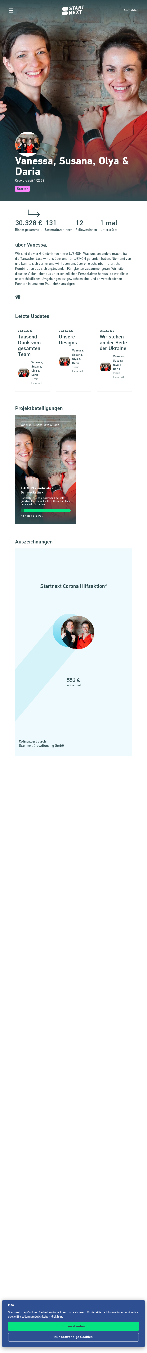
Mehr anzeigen (63, 284)
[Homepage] (73, 10)
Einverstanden (73, 1326)
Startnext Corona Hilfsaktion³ (73, 586)
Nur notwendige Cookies (73, 1337)
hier (59, 1316)
